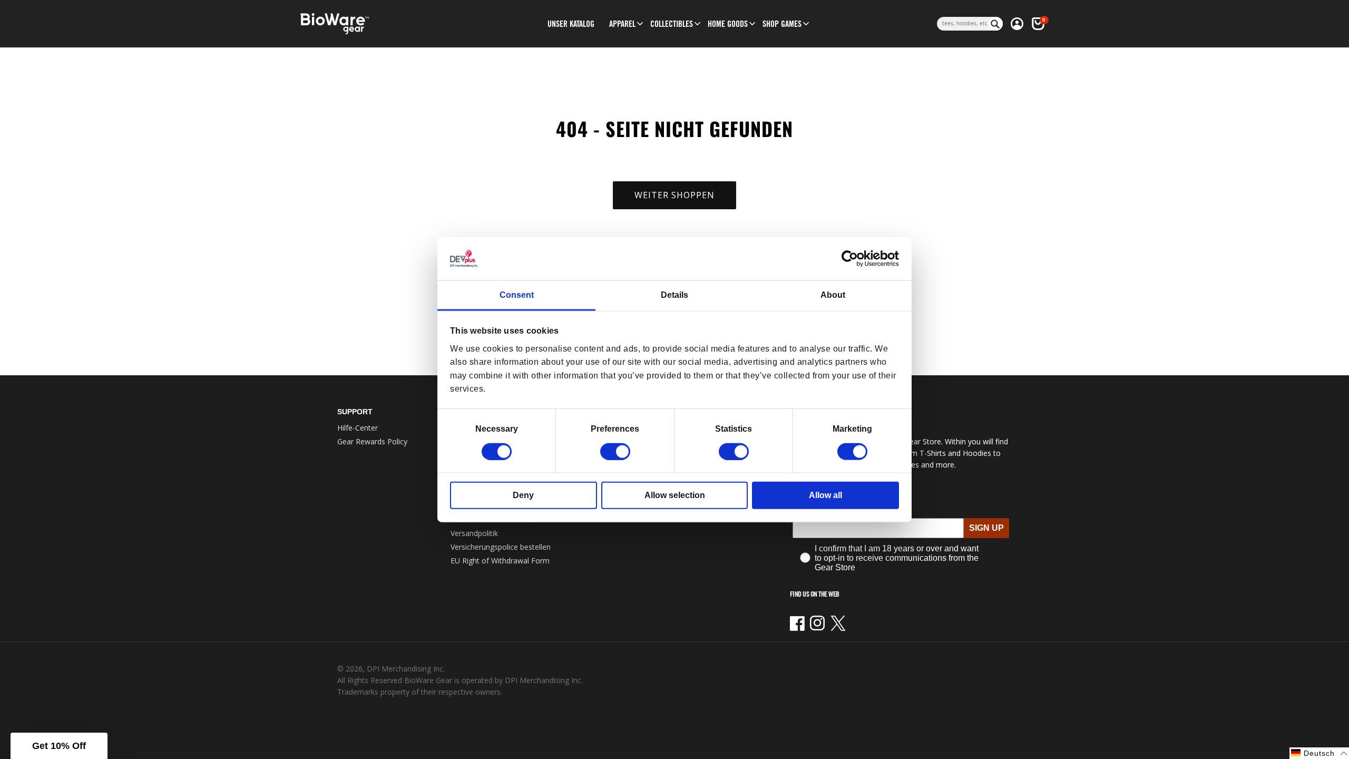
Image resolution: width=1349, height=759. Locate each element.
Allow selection (674, 494)
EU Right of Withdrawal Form (500, 561)
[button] (622, 24)
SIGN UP (986, 527)
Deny (523, 494)
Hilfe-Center (357, 428)
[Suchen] (995, 24)
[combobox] (962, 24)
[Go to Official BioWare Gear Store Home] (382, 24)
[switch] (615, 451)
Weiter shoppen (674, 195)
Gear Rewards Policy (372, 441)
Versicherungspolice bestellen (501, 547)
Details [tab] (674, 294)
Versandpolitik (474, 533)
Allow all (825, 494)
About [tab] (832, 294)
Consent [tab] (517, 294)
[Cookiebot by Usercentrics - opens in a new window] (853, 258)
